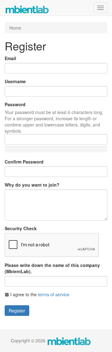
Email (10, 58)
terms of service (53, 294)
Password (15, 104)
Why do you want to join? (32, 185)
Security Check (21, 228)
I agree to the (39, 294)
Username (15, 81)
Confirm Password (24, 162)
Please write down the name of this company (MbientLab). (52, 268)
